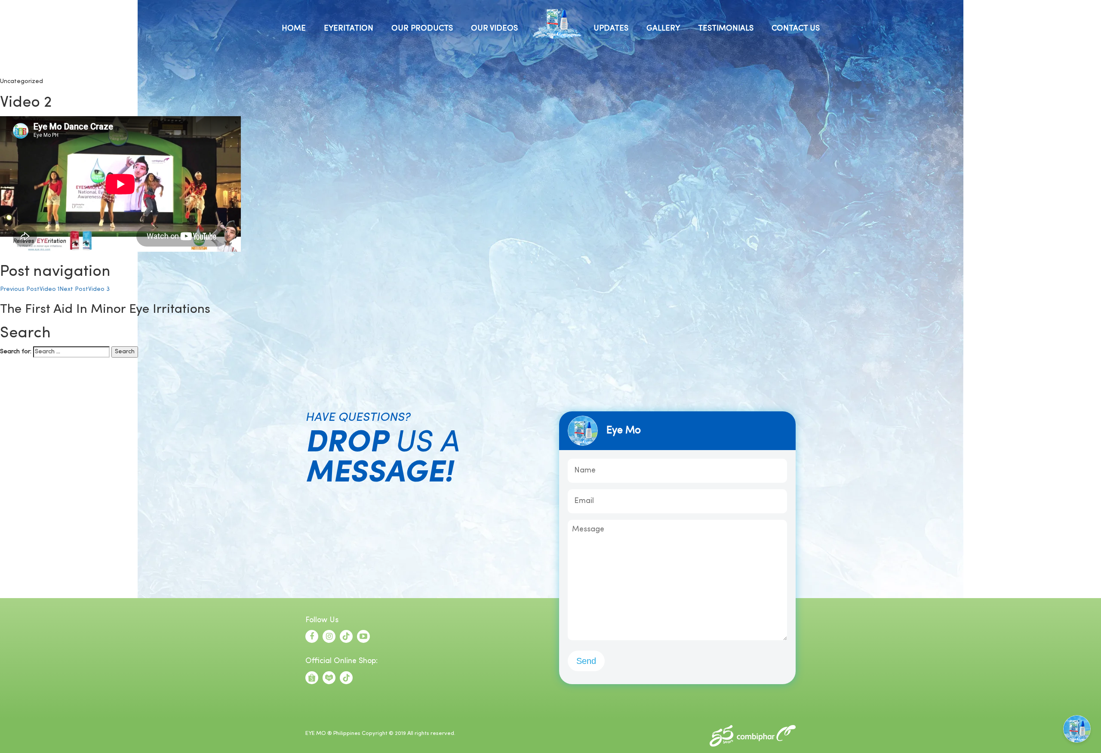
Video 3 (84, 289)
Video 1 (29, 289)
